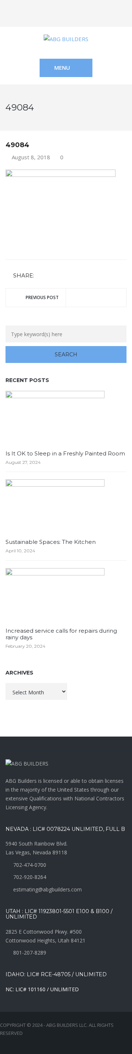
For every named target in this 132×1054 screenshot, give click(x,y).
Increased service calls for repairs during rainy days (61, 634)
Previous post (42, 297)
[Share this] (41, 276)
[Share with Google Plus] (62, 276)
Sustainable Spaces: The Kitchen (51, 541)
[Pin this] (73, 276)
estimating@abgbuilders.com (47, 889)
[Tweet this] (51, 276)
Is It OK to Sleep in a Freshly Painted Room (65, 453)
